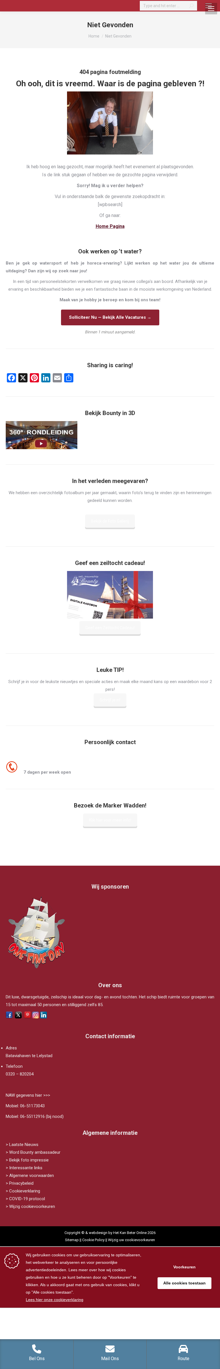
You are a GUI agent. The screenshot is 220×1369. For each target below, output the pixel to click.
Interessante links (25, 1167)
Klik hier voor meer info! (110, 820)
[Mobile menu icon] (208, 5)
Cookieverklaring (24, 1191)
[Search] (191, 6)
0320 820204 (36, 764)
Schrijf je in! (110, 700)
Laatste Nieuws (23, 1144)
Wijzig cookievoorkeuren (32, 1206)
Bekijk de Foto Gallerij (110, 521)
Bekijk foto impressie (29, 1160)
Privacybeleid (21, 1183)
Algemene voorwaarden (31, 1175)
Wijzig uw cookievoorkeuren (131, 1240)
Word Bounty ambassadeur (34, 1152)
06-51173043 (32, 1105)
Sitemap (72, 1240)
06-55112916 (32, 1116)
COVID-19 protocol (27, 1198)
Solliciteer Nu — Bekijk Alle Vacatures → (110, 317)
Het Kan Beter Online (130, 1233)
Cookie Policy (93, 1240)
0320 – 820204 (20, 1074)
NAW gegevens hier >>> (28, 1095)
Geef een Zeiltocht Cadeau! (110, 627)
